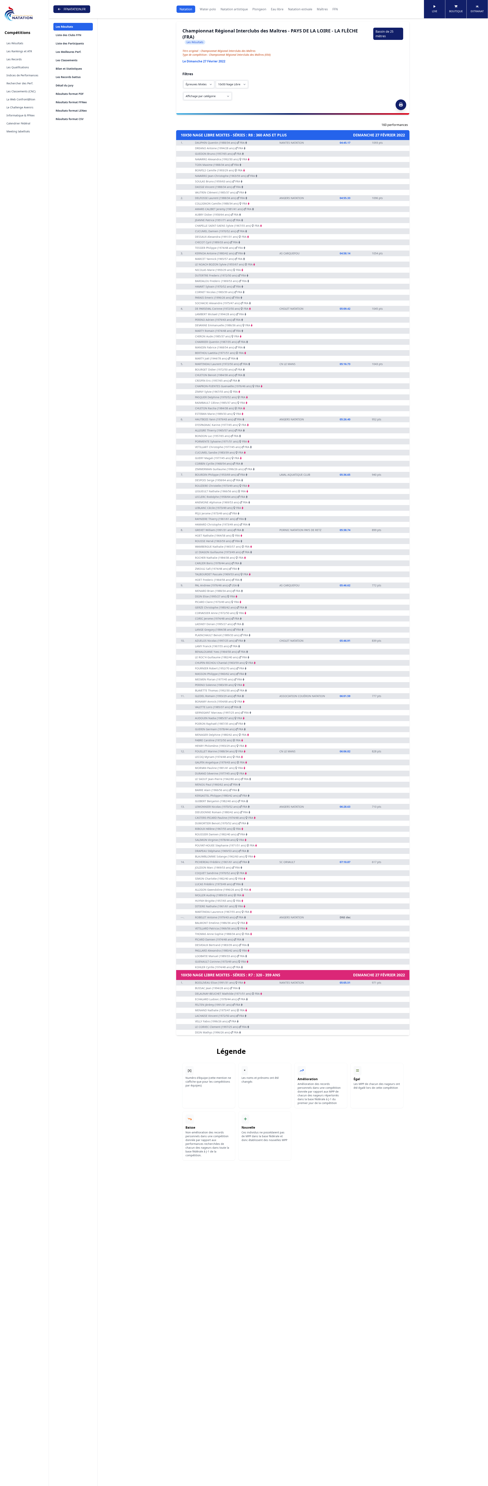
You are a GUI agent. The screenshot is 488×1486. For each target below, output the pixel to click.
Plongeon (259, 9)
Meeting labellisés (18, 131)
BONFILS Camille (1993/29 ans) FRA (218, 170)
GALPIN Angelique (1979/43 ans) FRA (220, 762)
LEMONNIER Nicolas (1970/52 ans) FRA (221, 806)
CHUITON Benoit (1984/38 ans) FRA (218, 375)
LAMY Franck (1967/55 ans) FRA (216, 646)
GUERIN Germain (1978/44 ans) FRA (219, 729)
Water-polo (208, 9)
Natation (186, 9)
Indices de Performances (22, 75)
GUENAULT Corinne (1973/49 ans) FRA (220, 961)
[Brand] (24, 13)
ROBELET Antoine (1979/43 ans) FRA (219, 917)
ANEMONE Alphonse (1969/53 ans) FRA (221, 502)
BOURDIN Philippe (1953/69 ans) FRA (220, 474)
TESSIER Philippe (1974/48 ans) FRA (219, 248)
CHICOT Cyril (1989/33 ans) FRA (216, 242)
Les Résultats (14, 43)
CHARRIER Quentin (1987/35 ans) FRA (220, 342)
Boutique (456, 11)
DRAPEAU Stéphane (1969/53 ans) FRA (220, 851)
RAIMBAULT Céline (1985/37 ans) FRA (220, 403)
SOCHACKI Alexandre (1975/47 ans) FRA (221, 303)
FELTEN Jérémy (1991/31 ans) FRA (217, 1005)
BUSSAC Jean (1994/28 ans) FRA (216, 988)
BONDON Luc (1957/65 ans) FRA (216, 436)
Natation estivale (300, 9)
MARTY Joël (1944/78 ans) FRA (215, 358)
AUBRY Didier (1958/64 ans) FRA (216, 214)
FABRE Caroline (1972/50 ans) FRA (218, 740)
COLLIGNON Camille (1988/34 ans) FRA (221, 203)
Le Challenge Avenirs (19, 107)
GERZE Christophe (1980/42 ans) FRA (219, 607)
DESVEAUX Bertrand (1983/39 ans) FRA (221, 945)
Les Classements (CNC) (20, 91)
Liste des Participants (70, 43)
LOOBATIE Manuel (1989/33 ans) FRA (220, 956)
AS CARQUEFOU (289, 253)
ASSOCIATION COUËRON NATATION (302, 696)
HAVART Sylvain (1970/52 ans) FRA (218, 286)
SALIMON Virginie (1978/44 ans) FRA (219, 840)
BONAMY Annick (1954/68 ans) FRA (218, 701)
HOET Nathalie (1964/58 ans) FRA (217, 535)
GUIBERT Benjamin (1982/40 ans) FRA (220, 801)
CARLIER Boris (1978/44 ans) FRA (217, 563)
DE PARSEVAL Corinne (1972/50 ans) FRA (221, 308)
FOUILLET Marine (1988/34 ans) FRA (219, 751)
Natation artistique (234, 9)
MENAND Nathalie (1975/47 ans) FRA (220, 1010)
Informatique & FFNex (20, 115)
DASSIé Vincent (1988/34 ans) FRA (218, 187)
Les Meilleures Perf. (68, 52)
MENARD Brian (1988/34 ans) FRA (217, 591)
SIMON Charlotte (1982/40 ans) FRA (219, 878)
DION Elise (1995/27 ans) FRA (215, 596)
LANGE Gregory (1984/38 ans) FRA (218, 629)
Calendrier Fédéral (18, 123)
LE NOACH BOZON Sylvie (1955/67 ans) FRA (224, 264)
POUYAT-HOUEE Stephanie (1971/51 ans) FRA (224, 845)
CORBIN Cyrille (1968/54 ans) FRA (217, 463)
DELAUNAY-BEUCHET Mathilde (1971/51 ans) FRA (227, 993)
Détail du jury (64, 85)
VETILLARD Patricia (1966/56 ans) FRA (220, 928)
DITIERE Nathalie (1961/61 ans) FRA (219, 906)
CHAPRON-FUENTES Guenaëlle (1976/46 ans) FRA (227, 386)
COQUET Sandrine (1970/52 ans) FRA (219, 873)
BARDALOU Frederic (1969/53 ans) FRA (221, 281)
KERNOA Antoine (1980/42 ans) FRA (219, 253)
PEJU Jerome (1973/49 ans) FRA (216, 513)
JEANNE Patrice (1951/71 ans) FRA (218, 220)
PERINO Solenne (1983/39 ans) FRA (218, 685)
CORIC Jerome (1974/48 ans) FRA (217, 618)
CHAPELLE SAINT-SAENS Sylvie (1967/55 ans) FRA (227, 225)
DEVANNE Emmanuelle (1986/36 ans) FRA (222, 325)
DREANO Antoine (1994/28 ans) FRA (219, 148)
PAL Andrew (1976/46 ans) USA (216, 585)
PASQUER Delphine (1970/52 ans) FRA (220, 397)
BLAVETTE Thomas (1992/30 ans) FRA (219, 690)
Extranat (477, 11)
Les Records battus (68, 77)
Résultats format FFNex (71, 102)
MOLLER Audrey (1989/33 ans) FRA (218, 895)
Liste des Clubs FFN (68, 35)
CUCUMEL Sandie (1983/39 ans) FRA (219, 452)
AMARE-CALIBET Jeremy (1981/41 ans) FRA (223, 209)
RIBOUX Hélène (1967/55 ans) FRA (218, 829)
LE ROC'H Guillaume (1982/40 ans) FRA (221, 657)
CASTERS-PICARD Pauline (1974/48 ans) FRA (224, 818)
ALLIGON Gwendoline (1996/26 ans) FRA (222, 889)
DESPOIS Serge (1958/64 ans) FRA (218, 480)
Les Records (14, 59)
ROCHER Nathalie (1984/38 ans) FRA (219, 557)
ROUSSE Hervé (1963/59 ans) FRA (217, 541)
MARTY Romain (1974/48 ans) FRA (218, 331)
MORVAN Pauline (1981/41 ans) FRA (219, 768)
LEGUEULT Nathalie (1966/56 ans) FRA (220, 491)
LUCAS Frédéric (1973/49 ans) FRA (218, 884)
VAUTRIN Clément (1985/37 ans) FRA (219, 192)
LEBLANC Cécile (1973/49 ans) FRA (218, 508)
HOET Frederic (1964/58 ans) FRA (217, 580)
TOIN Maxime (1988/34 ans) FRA (217, 165)
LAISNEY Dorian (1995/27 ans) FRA (218, 624)
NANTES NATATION (291, 142)
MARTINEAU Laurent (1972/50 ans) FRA (221, 364)
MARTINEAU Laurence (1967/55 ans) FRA (222, 912)
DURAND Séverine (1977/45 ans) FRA (219, 773)
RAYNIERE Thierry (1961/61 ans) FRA (219, 519)
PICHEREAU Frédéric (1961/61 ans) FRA (221, 862)
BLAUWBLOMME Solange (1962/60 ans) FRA (224, 856)
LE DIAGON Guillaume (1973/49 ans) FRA (222, 552)
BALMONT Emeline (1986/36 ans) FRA (220, 923)
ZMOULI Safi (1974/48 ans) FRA (216, 569)
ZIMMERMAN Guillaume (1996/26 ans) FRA (223, 469)
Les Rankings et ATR (19, 51)
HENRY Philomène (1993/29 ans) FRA (219, 746)
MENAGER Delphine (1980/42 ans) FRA (220, 735)
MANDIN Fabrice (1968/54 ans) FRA (219, 347)
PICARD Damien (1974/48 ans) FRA (218, 939)
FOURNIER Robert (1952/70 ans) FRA (219, 668)
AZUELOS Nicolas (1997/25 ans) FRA (219, 640)
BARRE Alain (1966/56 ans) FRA (216, 790)
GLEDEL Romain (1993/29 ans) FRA (218, 696)
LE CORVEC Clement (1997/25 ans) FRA (221, 1027)
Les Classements (66, 60)
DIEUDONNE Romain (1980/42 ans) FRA (221, 812)
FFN (335, 9)
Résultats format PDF (70, 94)
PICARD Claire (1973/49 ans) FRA (217, 602)
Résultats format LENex (71, 110)
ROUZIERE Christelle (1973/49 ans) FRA (221, 486)
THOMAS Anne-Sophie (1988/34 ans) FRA (222, 934)
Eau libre (277, 9)
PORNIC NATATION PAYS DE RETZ (300, 530)
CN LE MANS (287, 364)
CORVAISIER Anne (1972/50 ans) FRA (219, 613)
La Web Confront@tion (20, 99)
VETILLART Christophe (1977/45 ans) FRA (222, 447)
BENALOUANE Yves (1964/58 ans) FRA (220, 652)
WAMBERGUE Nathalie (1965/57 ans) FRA (222, 546)
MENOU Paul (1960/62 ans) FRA (216, 784)
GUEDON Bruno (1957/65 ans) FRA (218, 154)
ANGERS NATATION (291, 198)
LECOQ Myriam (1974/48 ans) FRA (217, 757)
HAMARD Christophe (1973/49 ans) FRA (221, 524)
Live (434, 11)
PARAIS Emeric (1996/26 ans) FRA (217, 297)
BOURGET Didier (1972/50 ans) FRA (218, 369)
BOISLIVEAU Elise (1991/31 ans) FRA (219, 982)
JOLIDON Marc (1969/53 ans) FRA (217, 867)
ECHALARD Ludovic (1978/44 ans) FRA (220, 999)
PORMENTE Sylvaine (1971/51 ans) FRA (221, 441)
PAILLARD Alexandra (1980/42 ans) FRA (221, 950)
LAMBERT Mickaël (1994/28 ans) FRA (219, 314)
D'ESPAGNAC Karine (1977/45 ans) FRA (220, 425)
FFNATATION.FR (75, 9)
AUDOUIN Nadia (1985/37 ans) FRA (218, 718)
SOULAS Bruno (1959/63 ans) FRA (217, 181)
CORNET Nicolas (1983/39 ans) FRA (218, 292)
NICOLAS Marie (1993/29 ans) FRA (218, 270)
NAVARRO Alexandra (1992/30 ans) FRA (221, 159)
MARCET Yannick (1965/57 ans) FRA (218, 259)
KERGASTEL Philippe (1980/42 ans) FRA (221, 795)
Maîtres (322, 9)
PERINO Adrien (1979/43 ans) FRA (218, 320)
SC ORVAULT (287, 862)
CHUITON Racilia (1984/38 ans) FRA (218, 408)
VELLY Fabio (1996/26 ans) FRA (215, 1021)
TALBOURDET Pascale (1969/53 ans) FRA (221, 574)
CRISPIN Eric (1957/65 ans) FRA (216, 380)
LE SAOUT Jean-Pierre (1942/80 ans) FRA (222, 779)
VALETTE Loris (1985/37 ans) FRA (217, 707)
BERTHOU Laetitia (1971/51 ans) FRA (219, 353)
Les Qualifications (17, 67)
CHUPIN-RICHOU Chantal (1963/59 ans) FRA (224, 663)
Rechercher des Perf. (19, 83)
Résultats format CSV (69, 119)
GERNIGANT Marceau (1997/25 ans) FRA (222, 712)
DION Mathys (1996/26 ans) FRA (216, 1032)
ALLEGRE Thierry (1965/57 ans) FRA (218, 430)
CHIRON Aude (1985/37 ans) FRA (217, 336)
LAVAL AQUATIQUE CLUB (294, 474)
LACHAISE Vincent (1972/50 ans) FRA (219, 1016)
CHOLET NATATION (291, 308)
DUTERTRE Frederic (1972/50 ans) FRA (220, 275)
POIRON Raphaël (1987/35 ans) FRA (219, 723)
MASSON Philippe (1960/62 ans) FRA (219, 674)
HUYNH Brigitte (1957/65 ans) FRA (218, 901)
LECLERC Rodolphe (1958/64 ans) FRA (220, 497)
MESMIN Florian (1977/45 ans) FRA (218, 679)
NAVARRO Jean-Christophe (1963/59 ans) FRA (225, 176)
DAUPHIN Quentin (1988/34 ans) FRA (220, 142)
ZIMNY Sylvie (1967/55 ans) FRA (216, 391)
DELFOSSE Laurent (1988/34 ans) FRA (220, 198)
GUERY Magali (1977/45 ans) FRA (217, 458)
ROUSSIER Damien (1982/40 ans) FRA (220, 834)
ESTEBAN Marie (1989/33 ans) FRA (218, 414)
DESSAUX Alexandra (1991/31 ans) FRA (220, 237)
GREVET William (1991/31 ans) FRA (218, 530)
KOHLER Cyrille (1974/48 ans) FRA (217, 967)
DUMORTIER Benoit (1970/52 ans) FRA (220, 823)
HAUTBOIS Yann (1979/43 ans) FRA (218, 419)
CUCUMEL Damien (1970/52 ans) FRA (220, 231)
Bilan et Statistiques (69, 68)
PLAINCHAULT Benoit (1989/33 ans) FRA (221, 635)
